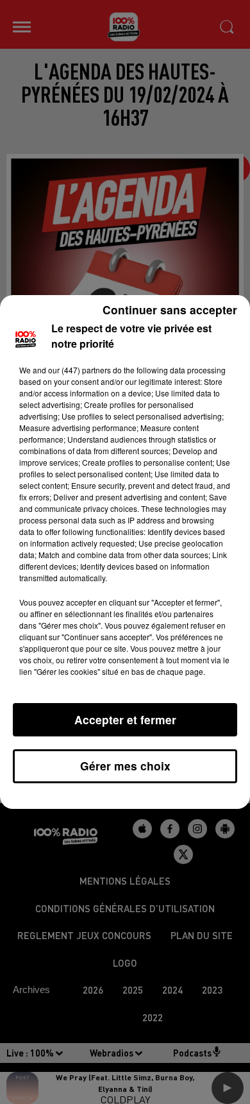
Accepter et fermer (125, 719)
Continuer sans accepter (170, 309)
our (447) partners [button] (79, 369)
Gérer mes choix (125, 766)
